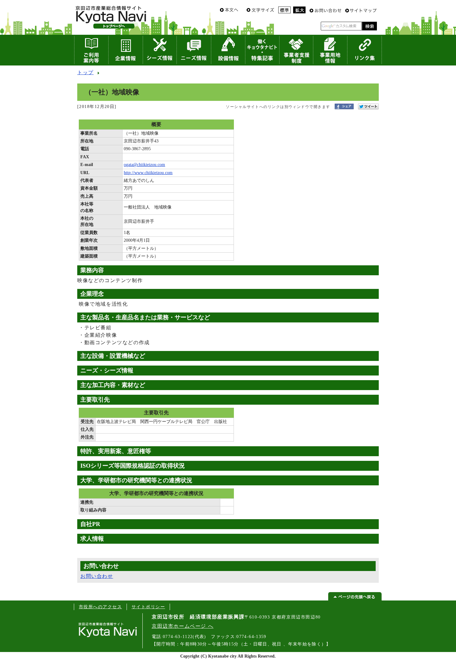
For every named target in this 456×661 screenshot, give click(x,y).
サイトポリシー (148, 606)
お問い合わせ (96, 576)
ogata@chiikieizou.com (144, 164)
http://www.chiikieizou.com (148, 172)
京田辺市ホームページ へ (182, 626)
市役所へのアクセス (100, 606)
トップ (85, 72)
